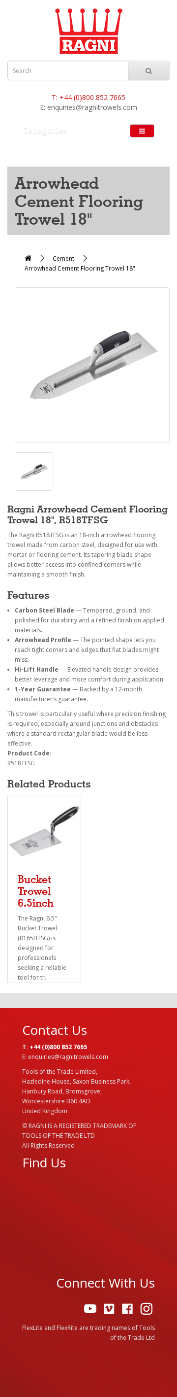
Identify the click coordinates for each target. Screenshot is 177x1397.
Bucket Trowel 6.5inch (36, 891)
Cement (63, 258)
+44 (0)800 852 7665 (92, 97)
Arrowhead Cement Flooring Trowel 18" (80, 268)
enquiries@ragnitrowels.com (92, 107)
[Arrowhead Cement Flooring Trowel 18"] (92, 365)
